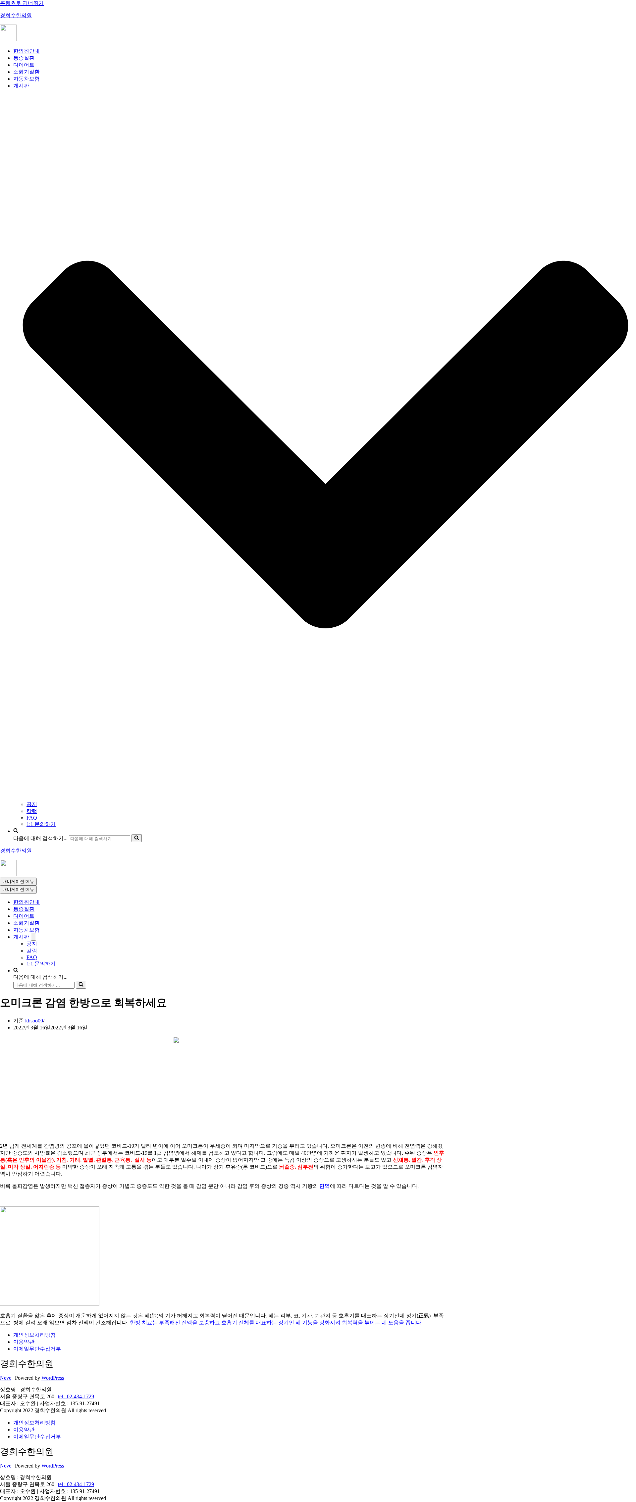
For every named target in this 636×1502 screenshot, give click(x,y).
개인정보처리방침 (34, 1335)
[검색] (137, 838)
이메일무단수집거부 (37, 1349)
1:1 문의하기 (41, 824)
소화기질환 (26, 72)
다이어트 (23, 65)
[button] (325, 445)
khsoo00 (34, 1020)
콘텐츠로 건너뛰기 (22, 3)
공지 (31, 804)
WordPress (52, 1378)
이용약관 (23, 1342)
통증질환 (23, 58)
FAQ (31, 818)
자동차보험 (26, 79)
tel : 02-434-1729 (76, 1396)
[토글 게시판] (33, 937)
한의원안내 (26, 51)
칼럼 (31, 811)
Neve (5, 1378)
